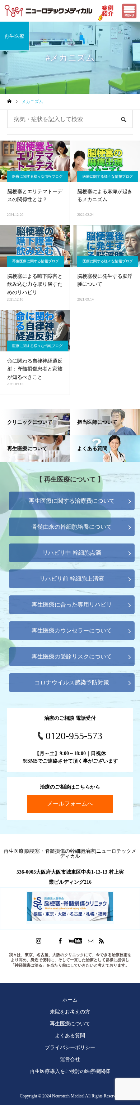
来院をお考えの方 (70, 1012)
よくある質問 (70, 1035)
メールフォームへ (70, 803)
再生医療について (70, 1023)
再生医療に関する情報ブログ (35, 261)
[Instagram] (38, 940)
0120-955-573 (74, 735)
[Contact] (90, 940)
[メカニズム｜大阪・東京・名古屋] (48, 11)
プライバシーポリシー (70, 1047)
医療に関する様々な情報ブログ (37, 176)
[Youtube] (75, 940)
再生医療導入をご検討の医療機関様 (70, 1071)
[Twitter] (49, 940)
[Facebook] (60, 940)
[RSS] (101, 940)
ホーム (70, 1000)
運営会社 (70, 1059)
